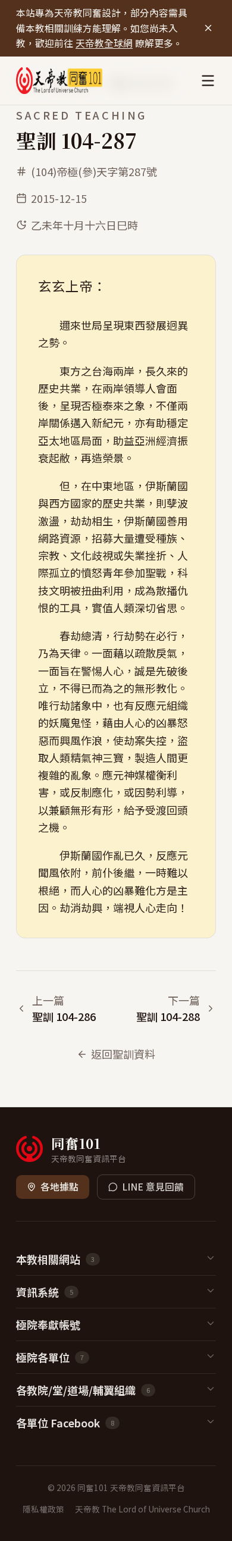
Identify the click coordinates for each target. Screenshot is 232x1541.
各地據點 (59, 1187)
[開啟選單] (208, 81)
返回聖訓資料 (123, 1053)
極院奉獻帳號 (48, 1324)
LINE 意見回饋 (153, 1187)
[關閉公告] (208, 28)
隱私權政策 (43, 1509)
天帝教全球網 (104, 43)
